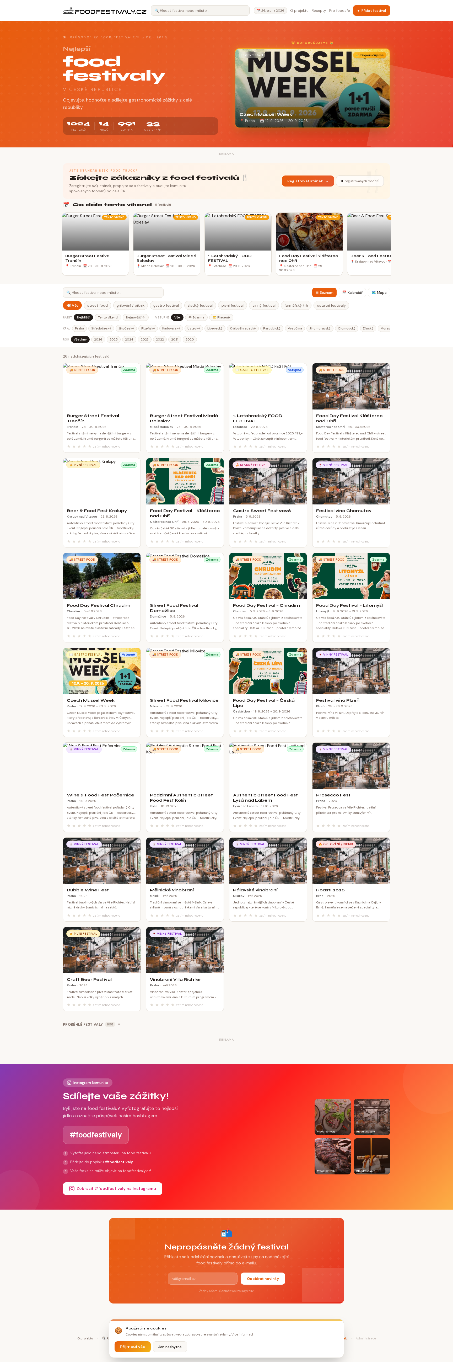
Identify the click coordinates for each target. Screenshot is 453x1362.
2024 (129, 339)
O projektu (299, 10)
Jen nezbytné (170, 1346)
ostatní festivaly (331, 305)
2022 (160, 339)
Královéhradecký (243, 328)
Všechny (80, 339)
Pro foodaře (339, 10)
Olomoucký (346, 328)
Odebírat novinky (263, 1278)
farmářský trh (296, 305)
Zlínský (368, 328)
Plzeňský (148, 328)
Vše (177, 317)
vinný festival (264, 305)
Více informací (242, 1334)
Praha (79, 328)
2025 (114, 339)
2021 (174, 339)
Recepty (319, 10)
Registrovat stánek (308, 181)
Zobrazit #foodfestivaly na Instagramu (116, 1188)
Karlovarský (171, 328)
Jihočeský (126, 328)
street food (97, 305)
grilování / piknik (130, 305)
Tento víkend (108, 317)
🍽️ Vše (72, 305)
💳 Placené (221, 317)
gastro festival (166, 305)
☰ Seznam (324, 292)
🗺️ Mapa (379, 292)
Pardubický (272, 328)
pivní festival (233, 305)
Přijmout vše (132, 1346)
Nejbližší (83, 317)
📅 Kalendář (352, 292)
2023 (145, 339)
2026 (98, 339)
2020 (190, 339)
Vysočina (295, 328)
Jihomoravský (320, 328)
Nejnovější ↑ (135, 317)
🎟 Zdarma (196, 317)
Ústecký (193, 328)
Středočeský (101, 328)
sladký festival (200, 305)
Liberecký (215, 328)
